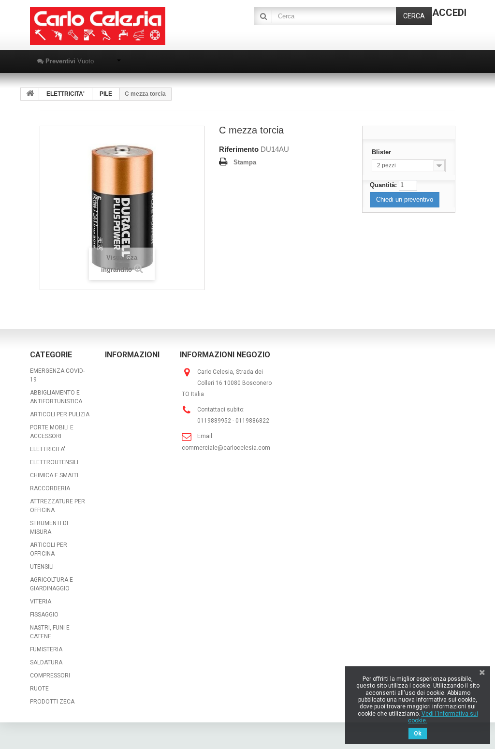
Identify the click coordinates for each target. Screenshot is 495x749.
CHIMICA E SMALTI (54, 475)
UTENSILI (42, 566)
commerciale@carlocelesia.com (226, 447)
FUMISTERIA (46, 649)
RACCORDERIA (50, 488)
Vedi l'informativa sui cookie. (443, 717)
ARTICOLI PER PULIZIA (59, 414)
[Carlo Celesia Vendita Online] (97, 26)
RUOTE (39, 688)
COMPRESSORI (50, 675)
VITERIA (40, 601)
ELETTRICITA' (47, 449)
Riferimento (239, 149)
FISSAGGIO (44, 614)
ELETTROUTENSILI (54, 462)
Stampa (244, 162)
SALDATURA (46, 662)
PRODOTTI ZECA (52, 701)
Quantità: (383, 185)
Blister (382, 152)
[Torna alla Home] (30, 94)
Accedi (449, 12)
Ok (418, 733)
